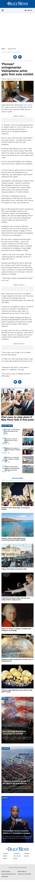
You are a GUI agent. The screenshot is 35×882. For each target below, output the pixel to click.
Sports (26, 856)
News (3, 49)
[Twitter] (20, 57)
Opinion (26, 853)
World (5, 856)
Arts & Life (12, 49)
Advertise (4, 876)
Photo (16, 858)
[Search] (25, 10)
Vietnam (19, 127)
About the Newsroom (8, 874)
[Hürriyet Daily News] (17, 4)
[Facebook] (15, 57)
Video (5, 858)
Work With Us (22, 871)
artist (26, 105)
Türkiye (5, 853)
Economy (17, 853)
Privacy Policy (5, 871)
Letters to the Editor (24, 874)
